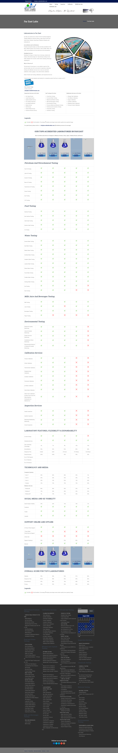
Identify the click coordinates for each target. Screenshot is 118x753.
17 (79, 629)
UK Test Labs (46, 713)
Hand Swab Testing (29, 651)
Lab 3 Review (66, 153)
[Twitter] (87, 1)
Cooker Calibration (47, 625)
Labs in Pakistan (46, 710)
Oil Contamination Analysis (66, 691)
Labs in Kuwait (46, 701)
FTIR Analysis (64, 689)
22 (90, 629)
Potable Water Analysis (30, 685)
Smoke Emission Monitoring (85, 734)
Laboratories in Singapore (48, 720)
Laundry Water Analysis (30, 706)
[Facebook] (85, 1)
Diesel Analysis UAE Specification (68, 650)
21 (88, 629)
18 (81, 629)
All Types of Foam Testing (84, 680)
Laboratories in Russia (48, 717)
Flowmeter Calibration (47, 618)
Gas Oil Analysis (64, 655)
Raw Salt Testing (28, 669)
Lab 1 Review (43, 153)
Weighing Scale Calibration (48, 643)
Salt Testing (27, 667)
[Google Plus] (91, 1)
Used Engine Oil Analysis (66, 686)
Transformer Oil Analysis (66, 701)
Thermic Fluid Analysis (66, 721)
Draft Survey (81, 650)
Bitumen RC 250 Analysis (48, 674)
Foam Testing (82, 668)
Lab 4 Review (78, 153)
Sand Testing (82, 699)
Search (79, 608)
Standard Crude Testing (66, 615)
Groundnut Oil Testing (29, 636)
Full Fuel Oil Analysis (65, 661)
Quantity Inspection (83, 654)
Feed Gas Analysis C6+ (66, 627)
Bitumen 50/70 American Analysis (50, 655)
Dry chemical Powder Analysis (85, 675)
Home (84, 21)
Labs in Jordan (46, 708)
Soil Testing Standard (83, 708)
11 (81, 626)
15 (90, 626)
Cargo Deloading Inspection (85, 659)
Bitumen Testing (82, 706)
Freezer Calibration (47, 620)
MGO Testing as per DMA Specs (68, 670)
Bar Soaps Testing (83, 715)
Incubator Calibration (47, 622)
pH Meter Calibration (47, 636)
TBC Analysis (28, 699)
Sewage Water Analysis (30, 696)
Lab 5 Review (89, 153)
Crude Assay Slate (65, 616)
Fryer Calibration (46, 629)
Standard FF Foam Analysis (85, 669)
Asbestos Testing (83, 703)
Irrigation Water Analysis (30, 704)
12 (83, 626)
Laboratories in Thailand (48, 724)
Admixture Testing (83, 711)
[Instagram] (93, 1)
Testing (56, 4)
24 (79, 631)
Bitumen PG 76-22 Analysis (49, 667)
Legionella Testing (29, 701)
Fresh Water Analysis (29, 681)
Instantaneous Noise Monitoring (86, 729)
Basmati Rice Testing (29, 622)
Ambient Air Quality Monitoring (85, 727)
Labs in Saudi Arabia (47, 699)
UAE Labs (45, 690)
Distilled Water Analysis (30, 703)
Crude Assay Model (65, 622)
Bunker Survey (82, 645)
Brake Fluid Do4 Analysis (66, 716)
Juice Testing (28, 722)
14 (88, 626)
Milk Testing (27, 723)
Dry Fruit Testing (28, 620)
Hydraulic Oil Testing (65, 710)
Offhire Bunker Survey (83, 648)
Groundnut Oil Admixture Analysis (32, 634)
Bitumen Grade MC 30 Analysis (49, 660)
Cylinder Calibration (47, 616)
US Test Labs (46, 715)
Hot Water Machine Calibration (49, 631)
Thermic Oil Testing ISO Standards (68, 723)
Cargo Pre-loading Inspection (85, 657)
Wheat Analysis (28, 618)
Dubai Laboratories (47, 692)
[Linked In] (89, 1)
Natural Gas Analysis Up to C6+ (67, 625)
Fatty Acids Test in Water (30, 711)
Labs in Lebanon (46, 704)
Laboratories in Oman (47, 703)
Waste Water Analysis (29, 692)
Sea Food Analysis (29, 646)
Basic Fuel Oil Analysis (66, 659)
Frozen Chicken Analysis (30, 655)
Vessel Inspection (83, 656)
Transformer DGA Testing (66, 700)
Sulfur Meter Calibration (48, 638)
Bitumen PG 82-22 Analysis (49, 669)
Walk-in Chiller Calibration (48, 641)
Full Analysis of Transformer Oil (67, 703)
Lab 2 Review (54, 153)
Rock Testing (82, 697)
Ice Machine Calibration (48, 632)
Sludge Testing (82, 704)
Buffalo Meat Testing (29, 674)
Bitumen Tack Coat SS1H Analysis (50, 678)
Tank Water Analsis (29, 694)
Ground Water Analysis (30, 683)
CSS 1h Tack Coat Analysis (48, 681)
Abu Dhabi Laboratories (48, 694)
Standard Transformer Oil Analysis (68, 698)
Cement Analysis (82, 692)
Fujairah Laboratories (47, 696)
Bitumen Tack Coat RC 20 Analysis (50, 676)
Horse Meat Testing (29, 678)
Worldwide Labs (52, 6)
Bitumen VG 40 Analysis (48, 680)
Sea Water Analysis (29, 688)
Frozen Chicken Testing (30, 671)
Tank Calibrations (46, 615)
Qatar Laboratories (47, 697)
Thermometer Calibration (48, 639)
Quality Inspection (83, 652)
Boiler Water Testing (29, 710)
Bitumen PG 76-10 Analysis (49, 665)
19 (83, 629)
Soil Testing (81, 701)
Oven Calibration (46, 634)
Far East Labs (46, 719)
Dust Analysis (82, 736)
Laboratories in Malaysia (48, 722)
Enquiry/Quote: (28, 1)
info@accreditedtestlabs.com (40, 1)
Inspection (62, 4)
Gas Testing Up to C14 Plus (67, 629)
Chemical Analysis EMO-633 (85, 676)
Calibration (70, 4)
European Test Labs (47, 712)
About (50, 4)
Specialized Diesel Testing (67, 641)
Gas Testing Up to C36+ (66, 631)
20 (86, 629)
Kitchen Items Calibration (48, 624)
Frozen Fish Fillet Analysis (30, 664)
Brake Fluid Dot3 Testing (66, 714)
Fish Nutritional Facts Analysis (31, 665)
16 (92, 626)
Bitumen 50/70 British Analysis (49, 657)
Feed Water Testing (29, 708)
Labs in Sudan (46, 706)
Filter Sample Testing (65, 724)
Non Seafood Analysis (30, 648)
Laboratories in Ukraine (48, 726)
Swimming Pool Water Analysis (31, 697)
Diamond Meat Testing (30, 676)
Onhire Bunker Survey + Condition (86, 647)
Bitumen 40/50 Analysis (48, 653)
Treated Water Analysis (30, 690)
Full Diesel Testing (65, 639)
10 (79, 626)
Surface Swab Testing (29, 649)
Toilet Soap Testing (83, 717)
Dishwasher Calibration (48, 627)
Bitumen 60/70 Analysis (48, 658)
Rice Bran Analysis (29, 629)
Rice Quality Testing (29, 630)
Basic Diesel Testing (65, 638)
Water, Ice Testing (29, 653)
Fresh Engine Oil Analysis (66, 687)
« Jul (79, 636)
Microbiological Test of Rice (31, 623)
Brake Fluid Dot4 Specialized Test (68, 717)
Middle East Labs (79, 4)
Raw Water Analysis (29, 687)
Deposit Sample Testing (66, 726)
